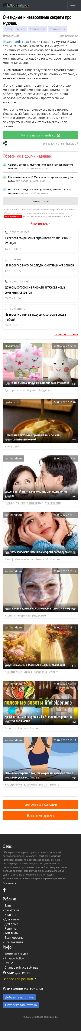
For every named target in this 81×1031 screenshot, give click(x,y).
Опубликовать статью (21, 1005)
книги (21, 29)
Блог (8, 905)
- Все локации (13, 942)
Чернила (24, 615)
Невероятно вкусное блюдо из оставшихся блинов (39, 265)
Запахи (23, 728)
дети (9, 29)
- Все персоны (13, 937)
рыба (28, 672)
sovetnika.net (19, 232)
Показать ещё (40, 201)
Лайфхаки (12, 910)
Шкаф (9, 559)
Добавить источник (19, 997)
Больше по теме (66, 334)
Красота (10, 915)
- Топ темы (10, 933)
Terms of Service (16, 954)
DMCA (9, 963)
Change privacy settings (21, 967)
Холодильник (25, 559)
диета (54, 672)
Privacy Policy (14, 958)
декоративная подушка (21, 390)
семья (10, 503)
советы (11, 615)
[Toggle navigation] (72, 5)
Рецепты (11, 928)
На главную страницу (40, 815)
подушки (45, 390)
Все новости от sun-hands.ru (59, 143)
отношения (38, 29)
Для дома (11, 924)
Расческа (54, 559)
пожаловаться (13, 216)
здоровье (40, 615)
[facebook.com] (4, 891)
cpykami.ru (18, 259)
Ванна (35, 728)
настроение (14, 672)
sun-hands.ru (15, 42)
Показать (8, 883)
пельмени (12, 446)
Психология (58, 29)
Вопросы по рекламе (18, 979)
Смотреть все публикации (40, 804)
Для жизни (12, 919)
